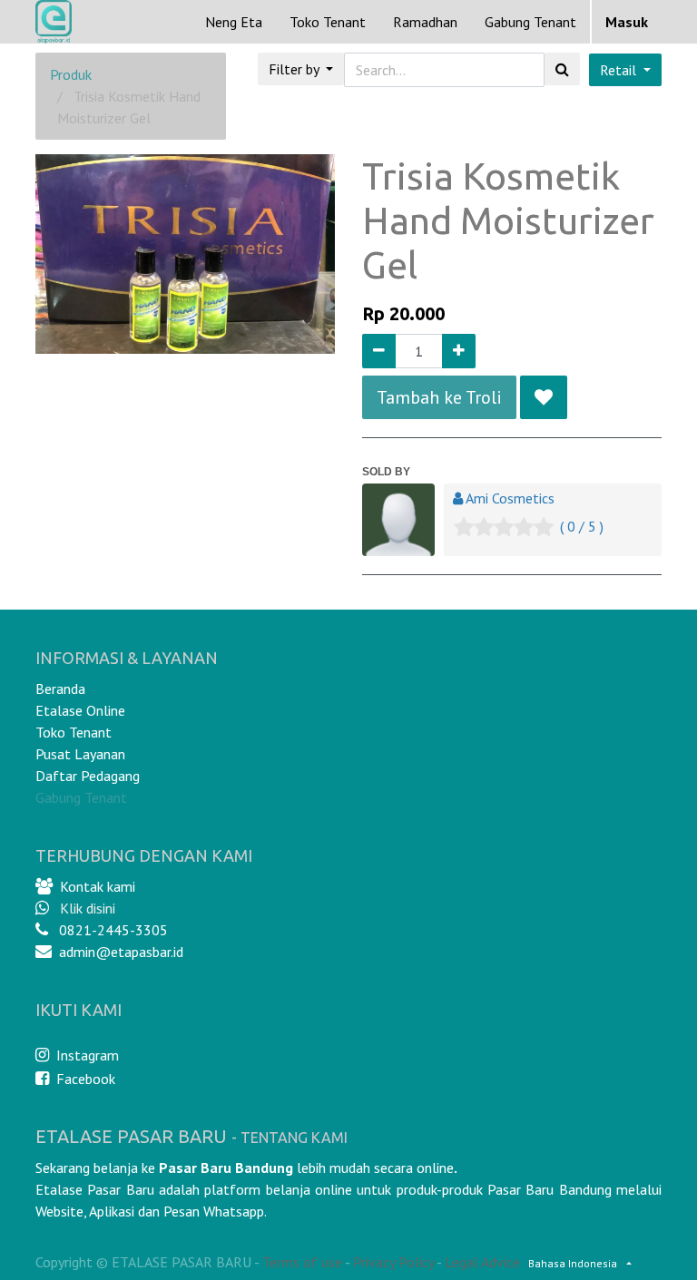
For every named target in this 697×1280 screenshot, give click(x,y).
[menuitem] (233, 22)
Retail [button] (620, 70)
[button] (543, 397)
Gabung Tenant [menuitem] (530, 22)
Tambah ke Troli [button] (439, 397)
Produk (71, 74)
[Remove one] (379, 351)
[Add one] (459, 351)
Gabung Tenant (81, 797)
